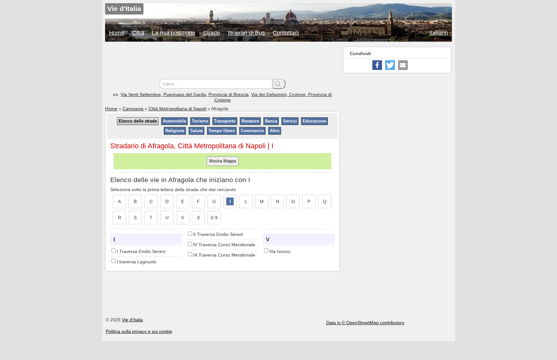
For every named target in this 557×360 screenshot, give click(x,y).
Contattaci (286, 33)
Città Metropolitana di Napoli (177, 108)
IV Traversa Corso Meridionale (224, 244)
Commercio (252, 130)
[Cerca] (279, 84)
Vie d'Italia (132, 319)
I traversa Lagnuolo (136, 261)
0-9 (214, 217)
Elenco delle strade (138, 121)
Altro (274, 130)
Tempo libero (222, 130)
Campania (132, 108)
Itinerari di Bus (246, 33)
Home (116, 33)
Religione (174, 130)
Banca (271, 121)
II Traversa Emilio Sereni (218, 234)
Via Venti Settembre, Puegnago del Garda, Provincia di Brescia (185, 94)
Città (138, 33)
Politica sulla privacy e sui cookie (139, 331)
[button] (377, 65)
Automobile (174, 121)
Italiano (438, 33)
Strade (211, 33)
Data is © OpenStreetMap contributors (365, 322)
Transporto (225, 121)
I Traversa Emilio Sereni (141, 251)
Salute (196, 130)
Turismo (200, 121)
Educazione (314, 121)
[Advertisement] (222, 61)
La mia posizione (173, 33)
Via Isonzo (279, 251)
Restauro (250, 121)
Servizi (290, 121)
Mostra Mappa (222, 161)
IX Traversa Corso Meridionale (224, 255)
